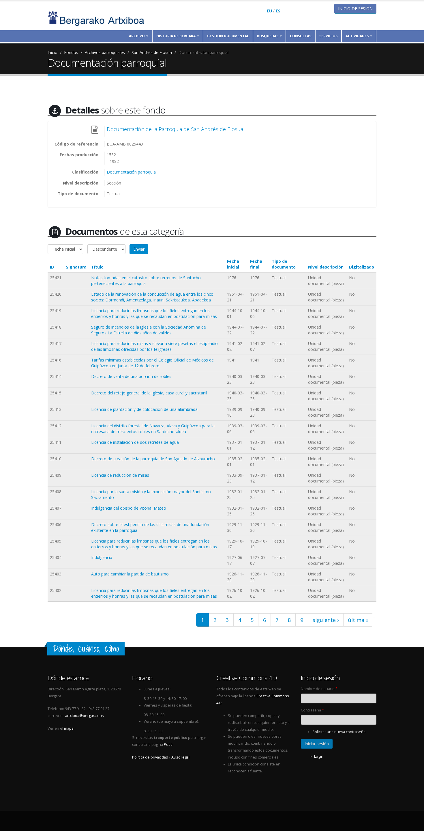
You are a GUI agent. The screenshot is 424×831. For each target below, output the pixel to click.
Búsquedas (267, 35)
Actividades (357, 35)
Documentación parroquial (203, 52)
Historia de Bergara (176, 35)
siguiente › (326, 619)
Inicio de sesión (355, 8)
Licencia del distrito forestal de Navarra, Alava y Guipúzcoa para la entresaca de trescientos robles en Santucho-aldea (153, 428)
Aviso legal (180, 757)
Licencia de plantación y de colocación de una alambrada (144, 409)
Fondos (71, 52)
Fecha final (256, 264)
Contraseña (312, 710)
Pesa (168, 744)
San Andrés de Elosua (152, 52)
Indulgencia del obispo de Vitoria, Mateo (128, 508)
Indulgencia (101, 557)
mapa (69, 728)
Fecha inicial (233, 264)
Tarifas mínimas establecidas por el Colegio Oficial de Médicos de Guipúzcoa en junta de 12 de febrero (152, 362)
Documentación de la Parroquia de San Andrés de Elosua (175, 129)
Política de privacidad (150, 757)
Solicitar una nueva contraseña (338, 731)
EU (269, 11)
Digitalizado (361, 267)
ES (278, 11)
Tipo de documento (284, 264)
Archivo (137, 35)
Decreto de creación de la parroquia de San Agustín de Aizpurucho (153, 458)
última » (358, 619)
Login (318, 756)
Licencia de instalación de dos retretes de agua (135, 442)
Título (97, 267)
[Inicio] (100, 18)
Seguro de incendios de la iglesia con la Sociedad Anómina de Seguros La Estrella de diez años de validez (148, 330)
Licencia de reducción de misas (120, 475)
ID (52, 267)
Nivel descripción (326, 267)
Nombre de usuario (319, 688)
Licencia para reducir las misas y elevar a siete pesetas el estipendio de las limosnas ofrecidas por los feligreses (154, 346)
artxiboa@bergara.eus (84, 715)
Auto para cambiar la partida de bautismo (130, 574)
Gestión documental (228, 35)
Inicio (52, 52)
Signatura (76, 267)
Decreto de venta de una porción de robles (131, 376)
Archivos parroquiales (105, 52)
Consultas (300, 35)
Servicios (328, 35)
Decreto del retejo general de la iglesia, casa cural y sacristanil (149, 393)
